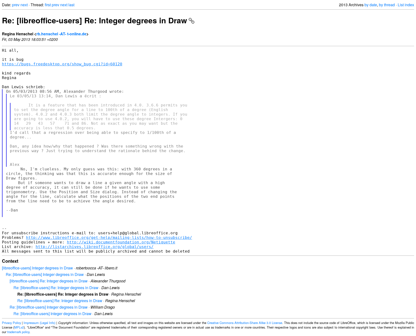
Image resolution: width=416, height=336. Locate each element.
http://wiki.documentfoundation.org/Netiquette (121, 242)
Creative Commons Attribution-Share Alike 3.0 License (244, 322)
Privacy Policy (11, 322)
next (24, 4)
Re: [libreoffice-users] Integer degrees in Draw (45, 274)
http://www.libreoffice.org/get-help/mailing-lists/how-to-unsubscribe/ (109, 237)
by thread (387, 4)
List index (406, 4)
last (71, 4)
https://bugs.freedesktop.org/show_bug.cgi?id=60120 (62, 64)
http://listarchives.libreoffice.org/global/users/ (95, 246)
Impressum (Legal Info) (39, 322)
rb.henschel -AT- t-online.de (61, 34)
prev (16, 4)
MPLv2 (19, 327)
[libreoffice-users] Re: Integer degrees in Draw (49, 281)
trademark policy (18, 332)
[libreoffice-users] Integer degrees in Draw (37, 268)
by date (370, 4)
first (48, 4)
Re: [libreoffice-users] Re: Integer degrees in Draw (94, 20)
